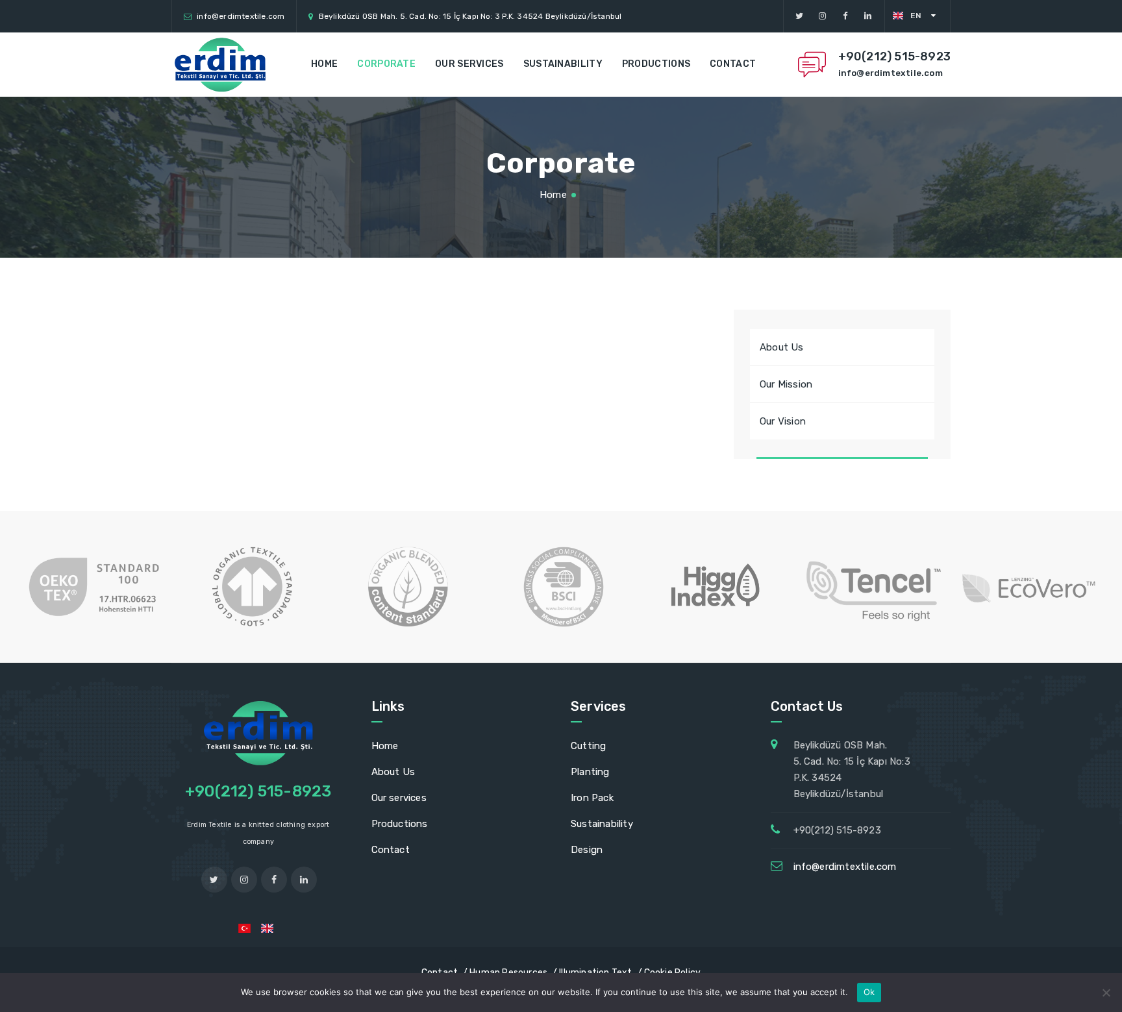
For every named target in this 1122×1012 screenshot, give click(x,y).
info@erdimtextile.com (240, 16)
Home (324, 63)
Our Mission (786, 384)
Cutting (588, 746)
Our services (469, 63)
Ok (869, 992)
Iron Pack (592, 798)
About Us (782, 347)
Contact (733, 63)
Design (587, 850)
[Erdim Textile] (220, 64)
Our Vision (783, 421)
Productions (656, 63)
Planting (590, 772)
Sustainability (563, 63)
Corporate (386, 63)
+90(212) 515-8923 (894, 56)
